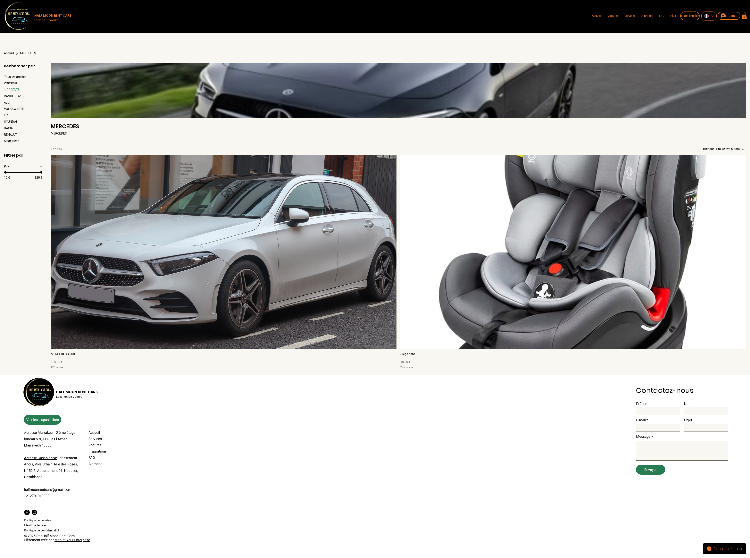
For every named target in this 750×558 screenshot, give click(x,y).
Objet (688, 420)
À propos (95, 464)
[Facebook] (27, 512)
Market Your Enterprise (72, 540)
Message (643, 436)
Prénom (642, 404)
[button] (744, 15)
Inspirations (97, 451)
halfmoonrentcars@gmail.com (47, 490)
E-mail (641, 420)
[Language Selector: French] (709, 16)
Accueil (94, 433)
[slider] (5, 172)
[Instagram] (34, 512)
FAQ (91, 457)
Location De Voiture (46, 20)
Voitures (94, 445)
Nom (688, 404)
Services (95, 439)
